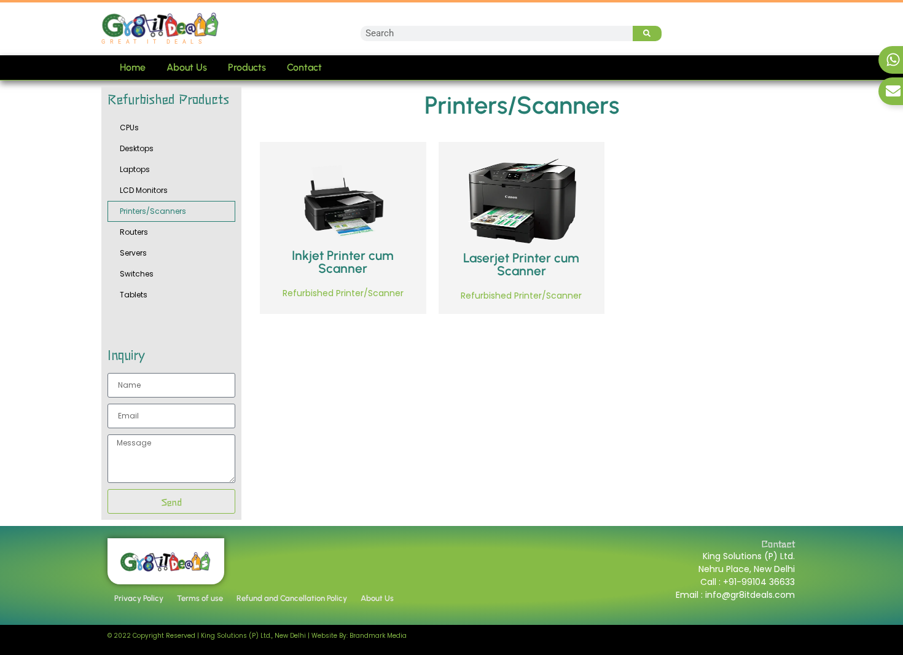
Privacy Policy (138, 598)
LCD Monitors (144, 190)
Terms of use (200, 598)
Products (247, 67)
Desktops (137, 148)
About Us (186, 67)
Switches (137, 274)
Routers (134, 232)
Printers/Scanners (153, 211)
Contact (304, 67)
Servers (133, 253)
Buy (305, 254)
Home (133, 67)
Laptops (135, 169)
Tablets (133, 294)
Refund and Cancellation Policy (292, 598)
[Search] (647, 33)
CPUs (129, 127)
